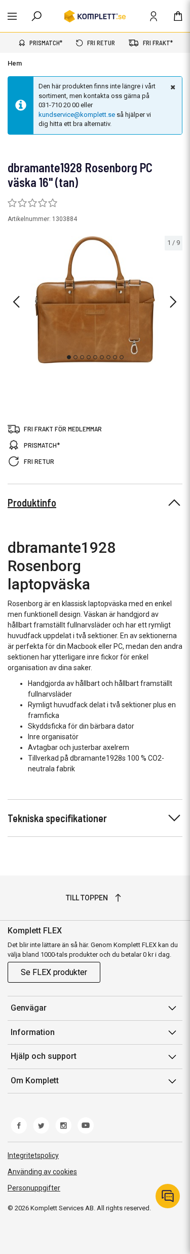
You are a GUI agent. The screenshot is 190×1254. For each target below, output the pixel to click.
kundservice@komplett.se (77, 114)
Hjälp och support (44, 1056)
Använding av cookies (42, 1172)
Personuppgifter (34, 1188)
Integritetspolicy (33, 1155)
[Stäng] (172, 87)
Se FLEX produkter (54, 972)
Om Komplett (35, 1080)
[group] (95, 300)
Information (33, 1032)
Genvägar (29, 1008)
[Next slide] (173, 302)
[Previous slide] (16, 302)
